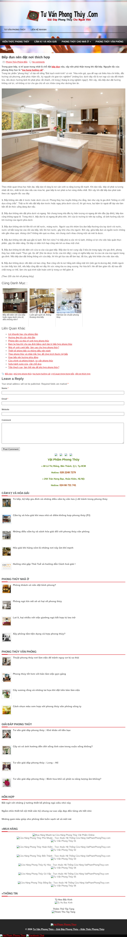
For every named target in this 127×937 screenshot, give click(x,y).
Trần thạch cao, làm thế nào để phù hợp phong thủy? (33, 367)
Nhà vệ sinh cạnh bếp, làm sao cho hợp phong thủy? (33, 347)
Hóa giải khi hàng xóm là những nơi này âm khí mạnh (43, 547)
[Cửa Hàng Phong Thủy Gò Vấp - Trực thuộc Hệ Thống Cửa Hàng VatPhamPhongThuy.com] (63, 874)
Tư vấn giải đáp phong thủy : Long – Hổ (35, 762)
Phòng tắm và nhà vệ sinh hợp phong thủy (28, 341)
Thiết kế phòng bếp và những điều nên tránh (29, 351)
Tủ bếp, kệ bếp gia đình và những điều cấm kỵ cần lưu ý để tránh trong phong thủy (60, 499)
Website (5, 409)
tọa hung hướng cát (32, 70)
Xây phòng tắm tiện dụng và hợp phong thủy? (39, 633)
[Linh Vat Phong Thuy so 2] (63, 912)
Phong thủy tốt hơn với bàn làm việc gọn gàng (39, 674)
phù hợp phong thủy (23, 374)
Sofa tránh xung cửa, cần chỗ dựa (24, 364)
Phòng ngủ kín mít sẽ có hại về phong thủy (37, 601)
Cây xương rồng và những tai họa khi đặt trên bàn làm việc (46, 690)
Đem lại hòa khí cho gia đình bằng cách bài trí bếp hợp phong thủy (40, 344)
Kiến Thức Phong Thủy (15, 41)
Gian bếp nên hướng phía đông (23, 357)
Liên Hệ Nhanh (38, 30)
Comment (6, 420)
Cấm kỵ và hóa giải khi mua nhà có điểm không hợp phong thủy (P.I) (51, 515)
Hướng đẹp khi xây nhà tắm (21, 337)
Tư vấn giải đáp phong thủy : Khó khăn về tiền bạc (42, 730)
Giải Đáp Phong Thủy (14, 49)
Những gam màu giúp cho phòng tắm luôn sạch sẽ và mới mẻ (36, 819)
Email (5, 399)
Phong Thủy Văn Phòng (109, 41)
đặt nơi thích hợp (82, 374)
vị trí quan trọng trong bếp (62, 374)
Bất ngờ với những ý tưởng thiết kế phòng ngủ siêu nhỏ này (36, 802)
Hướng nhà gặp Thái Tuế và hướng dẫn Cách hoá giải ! (44, 564)
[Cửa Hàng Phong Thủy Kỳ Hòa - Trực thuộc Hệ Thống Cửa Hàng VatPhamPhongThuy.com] (63, 865)
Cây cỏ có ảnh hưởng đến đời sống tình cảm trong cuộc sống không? (53, 746)
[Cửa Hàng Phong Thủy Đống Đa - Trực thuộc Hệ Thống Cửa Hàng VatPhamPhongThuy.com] (63, 882)
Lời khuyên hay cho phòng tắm (23, 334)
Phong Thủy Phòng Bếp (16, 62)
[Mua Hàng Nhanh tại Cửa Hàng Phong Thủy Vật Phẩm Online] (63, 835)
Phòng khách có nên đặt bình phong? (34, 585)
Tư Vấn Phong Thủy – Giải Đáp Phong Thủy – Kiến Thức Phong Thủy (68, 929)
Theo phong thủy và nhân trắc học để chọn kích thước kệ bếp (38, 354)
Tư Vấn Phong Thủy (14, 30)
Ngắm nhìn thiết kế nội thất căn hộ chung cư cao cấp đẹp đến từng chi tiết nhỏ (47, 811)
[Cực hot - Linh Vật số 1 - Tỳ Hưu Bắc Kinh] (63, 902)
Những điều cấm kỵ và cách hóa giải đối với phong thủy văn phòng (51, 531)
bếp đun (56, 66)
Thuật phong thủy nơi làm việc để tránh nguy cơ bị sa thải (46, 657)
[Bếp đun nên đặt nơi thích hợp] (63, 135)
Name (5, 388)
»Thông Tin (10, 893)
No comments (38, 62)
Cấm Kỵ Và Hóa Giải (45, 41)
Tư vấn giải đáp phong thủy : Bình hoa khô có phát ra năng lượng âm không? (57, 779)
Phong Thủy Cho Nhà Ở (76, 41)
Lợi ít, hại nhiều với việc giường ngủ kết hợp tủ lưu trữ (44, 617)
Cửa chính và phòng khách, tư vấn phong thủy (30, 360)
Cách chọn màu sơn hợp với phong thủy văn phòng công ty (47, 706)
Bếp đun (9, 374)
